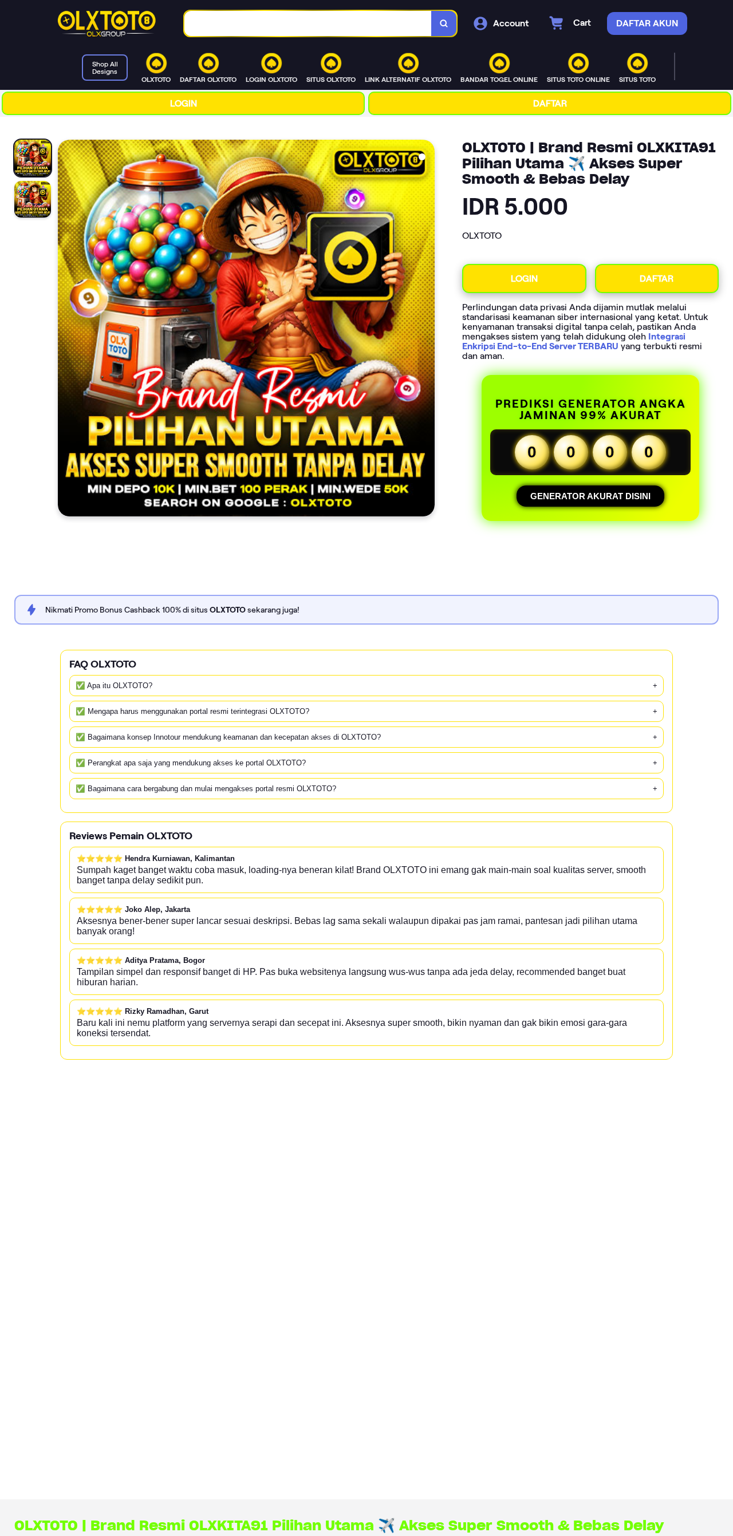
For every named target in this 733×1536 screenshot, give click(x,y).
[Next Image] (425, 329)
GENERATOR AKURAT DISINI (590, 496)
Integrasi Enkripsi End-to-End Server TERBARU (573, 341)
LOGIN (183, 103)
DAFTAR (550, 103)
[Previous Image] (67, 329)
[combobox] (308, 24)
